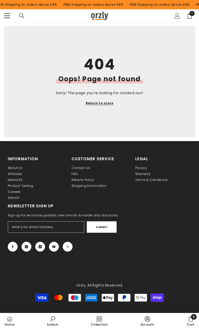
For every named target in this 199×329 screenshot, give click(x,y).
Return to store (99, 103)
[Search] (22, 16)
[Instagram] (26, 247)
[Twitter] (68, 247)
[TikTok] (40, 247)
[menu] (7, 16)
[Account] (177, 16)
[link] (52, 321)
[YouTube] (54, 247)
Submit (102, 227)
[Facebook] (13, 247)
